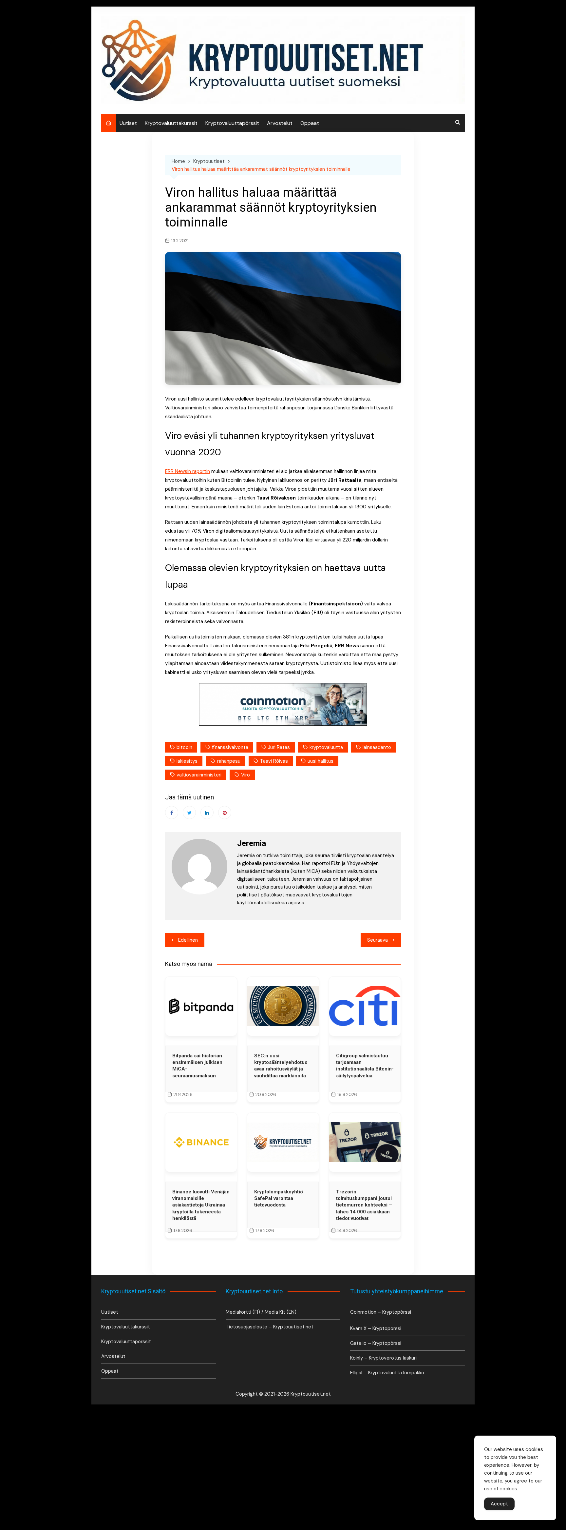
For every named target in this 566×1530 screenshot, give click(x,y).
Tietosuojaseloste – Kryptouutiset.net (269, 1327)
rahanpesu (228, 761)
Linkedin (207, 812)
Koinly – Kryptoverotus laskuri (383, 1358)
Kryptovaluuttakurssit (171, 123)
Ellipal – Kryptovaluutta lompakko (387, 1372)
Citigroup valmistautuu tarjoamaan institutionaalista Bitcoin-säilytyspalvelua (365, 1066)
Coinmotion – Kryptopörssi (380, 1312)
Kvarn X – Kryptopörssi (375, 1328)
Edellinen (188, 940)
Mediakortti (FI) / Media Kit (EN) (261, 1312)
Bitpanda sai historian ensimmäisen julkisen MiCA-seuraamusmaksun (197, 1066)
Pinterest (224, 812)
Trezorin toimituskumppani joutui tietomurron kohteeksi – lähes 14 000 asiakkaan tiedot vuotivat (364, 1205)
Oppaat (309, 123)
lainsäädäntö (377, 747)
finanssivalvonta (230, 747)
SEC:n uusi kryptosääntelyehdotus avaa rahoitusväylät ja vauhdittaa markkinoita (280, 1066)
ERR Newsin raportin (187, 471)
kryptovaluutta (326, 747)
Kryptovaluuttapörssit (232, 123)
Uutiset (128, 123)
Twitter (189, 812)
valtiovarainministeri (199, 775)
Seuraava (377, 940)
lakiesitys (187, 761)
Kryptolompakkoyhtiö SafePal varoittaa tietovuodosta (278, 1198)
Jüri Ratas (279, 747)
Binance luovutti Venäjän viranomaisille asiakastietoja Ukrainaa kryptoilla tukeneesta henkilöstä (201, 1205)
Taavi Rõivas (274, 761)
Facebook (171, 812)
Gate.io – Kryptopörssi (375, 1343)
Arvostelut (279, 123)
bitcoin (184, 747)
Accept (499, 1504)
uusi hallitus (320, 761)
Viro (245, 775)
